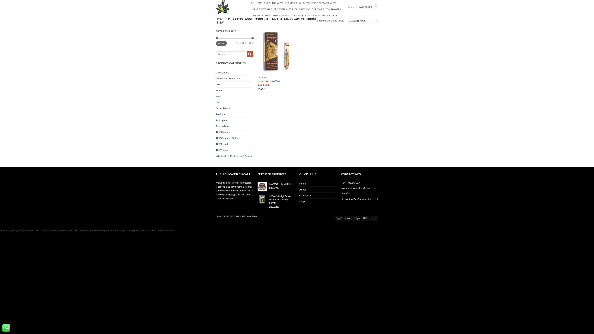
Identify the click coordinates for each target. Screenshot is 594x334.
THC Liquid (291, 3)
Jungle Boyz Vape (262, 9)
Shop (267, 3)
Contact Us (318, 15)
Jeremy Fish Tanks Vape (269, 80)
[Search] (252, 3)
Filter (221, 43)
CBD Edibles (280, 9)
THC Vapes (277, 3)
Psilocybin (221, 120)
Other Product (282, 15)
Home (259, 3)
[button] (351, 7)
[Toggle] (251, 150)
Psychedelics (300, 15)
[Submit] (250, 54)
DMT (218, 84)
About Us (332, 15)
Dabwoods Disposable (311, 9)
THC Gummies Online (227, 138)
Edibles (293, 9)
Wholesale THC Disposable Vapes (317, 3)
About (302, 189)
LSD (218, 102)
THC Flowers (333, 9)
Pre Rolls (257, 15)
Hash (268, 15)
